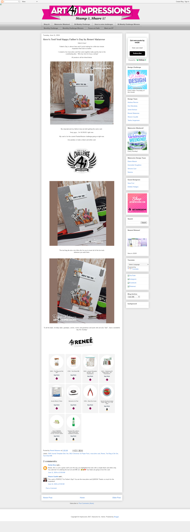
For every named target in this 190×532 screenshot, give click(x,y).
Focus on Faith (94, 28)
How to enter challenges (104, 24)
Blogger (116, 517)
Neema (130, 172)
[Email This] (73, 451)
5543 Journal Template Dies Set (58, 453)
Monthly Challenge (51, 28)
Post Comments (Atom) (86, 503)
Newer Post (47, 498)
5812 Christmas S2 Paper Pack (79, 453)
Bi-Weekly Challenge (82, 24)
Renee (103, 453)
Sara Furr (131, 183)
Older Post (116, 498)
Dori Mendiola (132, 106)
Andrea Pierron (133, 102)
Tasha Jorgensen (134, 120)
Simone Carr (132, 168)
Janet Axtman (132, 109)
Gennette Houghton (134, 165)
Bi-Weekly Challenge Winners (129, 24)
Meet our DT (108, 28)
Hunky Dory (52, 465)
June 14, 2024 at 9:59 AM (56, 484)
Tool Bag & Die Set (112, 453)
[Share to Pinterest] (82, 451)
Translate (135, 269)
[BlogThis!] (76, 451)
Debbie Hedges (133, 187)
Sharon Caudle (53, 476)
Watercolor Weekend (62, 24)
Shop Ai (47, 24)
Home (82, 498)
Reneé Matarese (133, 113)
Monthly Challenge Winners (73, 28)
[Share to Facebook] (80, 451)
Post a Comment (51, 488)
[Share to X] (78, 451)
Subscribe (137, 53)
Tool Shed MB (47, 456)
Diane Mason (132, 161)
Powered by (132, 60)
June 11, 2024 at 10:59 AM (56, 472)
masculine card (95, 453)
